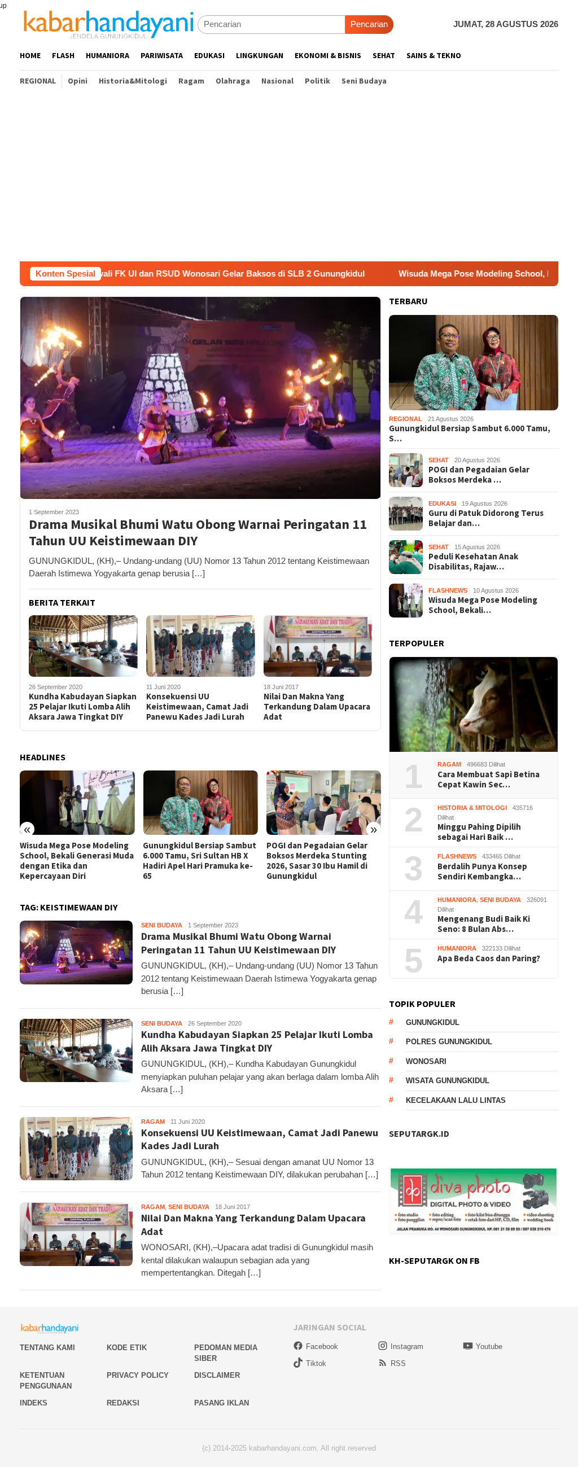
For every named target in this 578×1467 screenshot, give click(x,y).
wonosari (426, 1061)
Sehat (438, 460)
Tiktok (316, 1363)
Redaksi (123, 1403)
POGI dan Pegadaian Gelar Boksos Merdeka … (478, 475)
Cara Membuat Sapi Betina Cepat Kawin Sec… (488, 779)
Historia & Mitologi (472, 807)
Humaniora (456, 899)
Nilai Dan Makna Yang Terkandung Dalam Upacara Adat (317, 706)
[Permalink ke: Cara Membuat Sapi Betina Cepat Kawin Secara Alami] (473, 704)
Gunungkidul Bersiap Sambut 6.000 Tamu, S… (469, 433)
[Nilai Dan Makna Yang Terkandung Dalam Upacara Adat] (318, 645)
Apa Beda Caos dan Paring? (488, 958)
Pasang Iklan (221, 1403)
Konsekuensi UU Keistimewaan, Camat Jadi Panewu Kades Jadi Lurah (197, 706)
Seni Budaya (161, 925)
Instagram (407, 1346)
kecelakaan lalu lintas (456, 1100)
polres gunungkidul (449, 1041)
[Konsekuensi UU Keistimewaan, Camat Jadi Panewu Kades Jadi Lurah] (200, 645)
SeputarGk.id (419, 1133)
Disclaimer (217, 1375)
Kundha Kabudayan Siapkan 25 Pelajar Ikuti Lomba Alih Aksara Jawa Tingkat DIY (83, 706)
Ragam (153, 1121)
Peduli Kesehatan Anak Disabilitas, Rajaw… (473, 561)
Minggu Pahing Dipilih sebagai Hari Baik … (479, 832)
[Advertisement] (289, 177)
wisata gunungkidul (447, 1080)
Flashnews (447, 590)
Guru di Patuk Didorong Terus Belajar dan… (486, 518)
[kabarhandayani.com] (109, 24)
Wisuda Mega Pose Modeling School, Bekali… (482, 605)
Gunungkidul (432, 1022)
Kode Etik (127, 1347)
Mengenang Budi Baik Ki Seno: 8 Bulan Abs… (483, 924)
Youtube (489, 1346)
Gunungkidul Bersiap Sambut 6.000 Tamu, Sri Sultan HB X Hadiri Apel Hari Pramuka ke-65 (199, 860)
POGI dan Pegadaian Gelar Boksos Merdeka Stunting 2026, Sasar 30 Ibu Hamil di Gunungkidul (316, 860)
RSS (398, 1363)
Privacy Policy (138, 1375)
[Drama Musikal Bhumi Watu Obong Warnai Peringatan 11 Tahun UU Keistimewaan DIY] (200, 397)
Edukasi (442, 503)
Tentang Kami (47, 1347)
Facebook (322, 1346)
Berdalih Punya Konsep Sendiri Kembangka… (482, 871)
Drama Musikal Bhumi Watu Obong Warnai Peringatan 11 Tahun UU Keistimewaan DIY (198, 532)
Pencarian (369, 24)
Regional (405, 418)
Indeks (33, 1403)
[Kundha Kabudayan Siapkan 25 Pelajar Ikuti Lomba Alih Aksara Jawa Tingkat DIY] (83, 645)
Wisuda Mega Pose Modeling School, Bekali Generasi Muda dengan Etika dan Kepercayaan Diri (77, 860)
